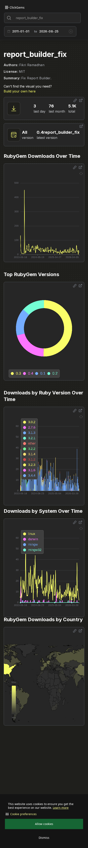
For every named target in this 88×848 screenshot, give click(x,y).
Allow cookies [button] (44, 824)
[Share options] (75, 100)
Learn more (61, 808)
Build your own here (20, 91)
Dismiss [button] (44, 838)
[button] (44, 814)
